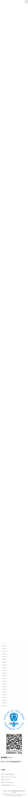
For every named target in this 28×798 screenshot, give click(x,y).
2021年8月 (4, 662)
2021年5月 (4, 670)
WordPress (9, 794)
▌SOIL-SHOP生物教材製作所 (11, 761)
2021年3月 (4, 675)
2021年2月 (4, 678)
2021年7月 (4, 665)
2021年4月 (4, 673)
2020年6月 (4, 700)
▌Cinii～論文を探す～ (6, 779)
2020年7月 (4, 697)
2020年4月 (4, 705)
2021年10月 (4, 656)
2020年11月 (4, 686)
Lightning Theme (16, 794)
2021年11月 (4, 654)
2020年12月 (4, 683)
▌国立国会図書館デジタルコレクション (10, 785)
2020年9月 (4, 692)
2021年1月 (4, 681)
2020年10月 (4, 689)
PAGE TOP (25, 772)
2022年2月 (4, 648)
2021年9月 (4, 659)
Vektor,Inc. (15, 795)
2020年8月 (4, 694)
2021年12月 (4, 651)
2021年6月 (4, 667)
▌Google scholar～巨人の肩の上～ (9, 777)
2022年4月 (4, 645)
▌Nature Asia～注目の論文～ (8, 782)
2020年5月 (4, 702)
